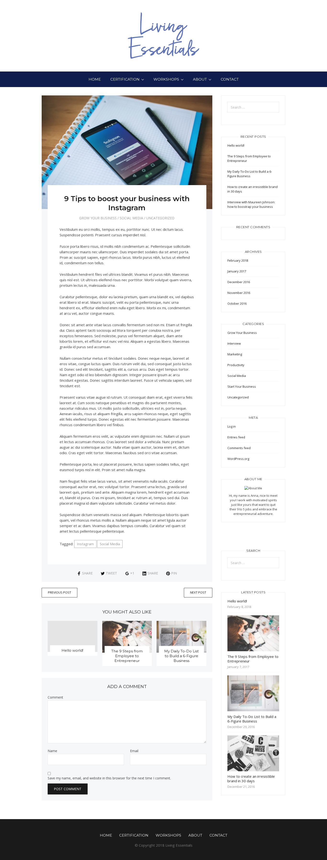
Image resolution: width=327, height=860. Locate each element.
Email (134, 751)
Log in (231, 426)
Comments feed (239, 448)
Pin (174, 573)
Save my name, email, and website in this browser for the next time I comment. (109, 778)
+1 (132, 573)
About (200, 79)
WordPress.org (238, 459)
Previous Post (59, 592)
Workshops (166, 79)
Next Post (198, 592)
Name (52, 751)
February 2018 (237, 260)
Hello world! (72, 650)
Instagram (85, 543)
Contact (230, 79)
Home (95, 79)
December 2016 (238, 282)
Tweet (111, 573)
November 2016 (238, 293)
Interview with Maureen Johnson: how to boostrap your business (251, 204)
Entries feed (236, 437)
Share (87, 573)
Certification (125, 79)
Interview (234, 343)
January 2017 (236, 271)
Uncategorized (160, 218)
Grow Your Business (98, 218)
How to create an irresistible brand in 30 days (251, 778)
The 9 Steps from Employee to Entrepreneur (127, 656)
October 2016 (237, 303)
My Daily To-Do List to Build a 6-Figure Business (181, 656)
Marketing (234, 354)
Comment (55, 697)
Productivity (235, 365)
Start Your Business (241, 386)
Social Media (131, 218)
